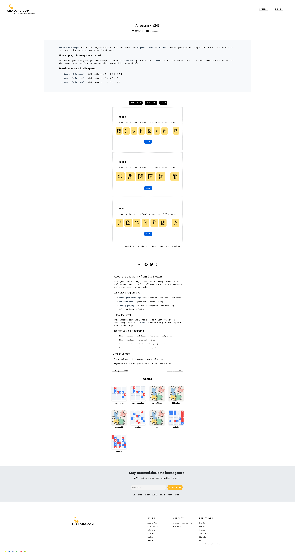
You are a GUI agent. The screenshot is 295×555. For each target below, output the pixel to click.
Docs (278, 9)
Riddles (150, 537)
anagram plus (157, 31)
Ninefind (151, 534)
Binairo (202, 527)
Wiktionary (145, 246)
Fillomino (202, 537)
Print (163, 103)
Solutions (151, 103)
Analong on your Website (182, 523)
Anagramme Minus (121, 363)
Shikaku (150, 541)
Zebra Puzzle (204, 534)
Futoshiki (151, 530)
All (200, 541)
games (263, 9)
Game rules (135, 103)
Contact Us (177, 527)
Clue (148, 141)
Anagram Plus (152, 523)
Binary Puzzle (153, 527)
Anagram (202, 530)
